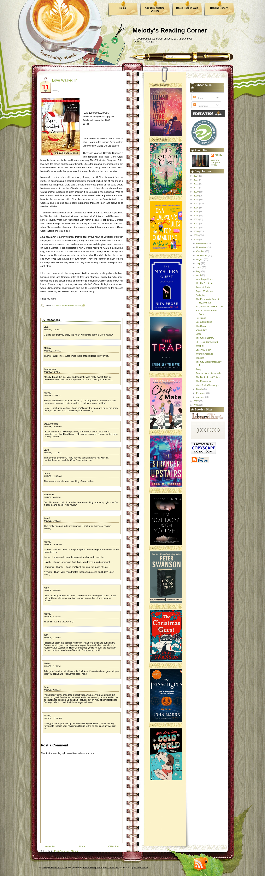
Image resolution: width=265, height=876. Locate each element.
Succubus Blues (204, 322)
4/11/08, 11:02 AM (52, 329)
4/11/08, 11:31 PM (52, 452)
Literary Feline (51, 423)
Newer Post (50, 846)
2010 (196, 231)
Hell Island (201, 318)
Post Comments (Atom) (66, 851)
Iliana (46, 687)
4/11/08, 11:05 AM (52, 351)
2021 (196, 187)
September (202, 255)
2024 (196, 175)
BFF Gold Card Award (207, 342)
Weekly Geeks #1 (205, 283)
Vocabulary (201, 330)
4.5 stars (56, 305)
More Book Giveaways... (208, 385)
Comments (202, 106)
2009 (196, 235)
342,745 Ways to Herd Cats (210, 306)
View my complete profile (215, 162)
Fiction (78, 305)
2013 (196, 219)
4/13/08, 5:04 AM (52, 521)
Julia (46, 327)
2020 (196, 191)
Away (198, 369)
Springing (200, 295)
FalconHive (89, 867)
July (198, 263)
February (201, 393)
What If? (200, 346)
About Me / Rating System (155, 9)
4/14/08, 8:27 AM (52, 616)
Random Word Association (209, 373)
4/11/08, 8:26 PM (52, 395)
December (201, 243)
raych (47, 473)
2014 (196, 215)
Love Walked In (64, 80)
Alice (46, 587)
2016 (196, 207)
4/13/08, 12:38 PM (53, 544)
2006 (196, 405)
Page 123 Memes (204, 291)
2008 (196, 239)
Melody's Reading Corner (169, 30)
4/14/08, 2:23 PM (52, 666)
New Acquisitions (204, 279)
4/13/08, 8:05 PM (52, 590)
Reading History (219, 8)
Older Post (113, 846)
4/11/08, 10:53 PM (52, 426)
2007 (196, 401)
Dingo (198, 334)
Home (122, 8)
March (199, 389)
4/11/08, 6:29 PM (52, 372)
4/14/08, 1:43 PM (52, 638)
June (199, 267)
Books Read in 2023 (187, 8)
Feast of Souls (203, 287)
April (198, 275)
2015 (196, 211)
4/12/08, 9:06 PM (52, 497)
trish (46, 635)
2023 (196, 179)
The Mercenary (203, 381)
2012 (196, 223)
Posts (200, 98)
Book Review (68, 305)
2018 (196, 199)
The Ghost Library (205, 338)
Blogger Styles (141, 867)
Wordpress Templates (107, 867)
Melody (47, 348)
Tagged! (200, 358)
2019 (196, 195)
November (201, 247)
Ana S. (47, 518)
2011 (196, 227)
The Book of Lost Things (208, 377)
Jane (46, 450)
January (200, 397)
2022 (196, 183)
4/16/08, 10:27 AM (53, 718)
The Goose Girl (203, 326)
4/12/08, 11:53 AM (52, 476)
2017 (196, 203)
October (200, 251)
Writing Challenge (204, 354)
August (200, 259)
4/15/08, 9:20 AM (52, 690)
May (198, 271)
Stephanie (49, 494)
